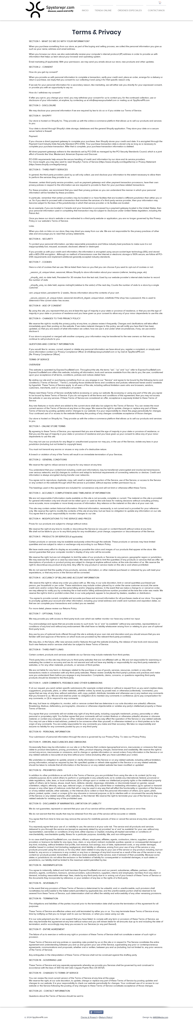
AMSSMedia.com (160, 1017)
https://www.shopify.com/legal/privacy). (48, 164)
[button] (160, 2)
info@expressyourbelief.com (103, 100)
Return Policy (106, 1017)
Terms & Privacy (88, 1017)
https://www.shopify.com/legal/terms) (117, 161)
